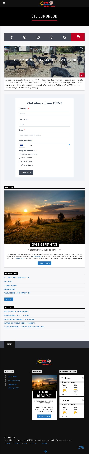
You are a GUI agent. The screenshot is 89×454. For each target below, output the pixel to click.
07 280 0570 (20, 258)
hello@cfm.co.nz (14, 381)
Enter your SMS (25, 141)
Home (8, 443)
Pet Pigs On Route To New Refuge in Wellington (45, 60)
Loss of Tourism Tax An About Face (16, 312)
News (7, 48)
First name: (23, 109)
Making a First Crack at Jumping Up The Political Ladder (24, 327)
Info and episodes (44, 263)
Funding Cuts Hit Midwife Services (16, 315)
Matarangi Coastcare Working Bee (16, 278)
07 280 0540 (12, 377)
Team (25, 443)
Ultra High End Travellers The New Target (19, 319)
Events (17, 443)
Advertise (45, 443)
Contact (34, 443)
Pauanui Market (10, 289)
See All (9, 299)
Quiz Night (8, 282)
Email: (21, 130)
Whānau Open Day (10, 285)
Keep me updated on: (28, 151)
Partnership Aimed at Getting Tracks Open (20, 323)
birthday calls (36, 256)
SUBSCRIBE (26, 172)
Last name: (23, 119)
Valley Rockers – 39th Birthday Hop (17, 293)
